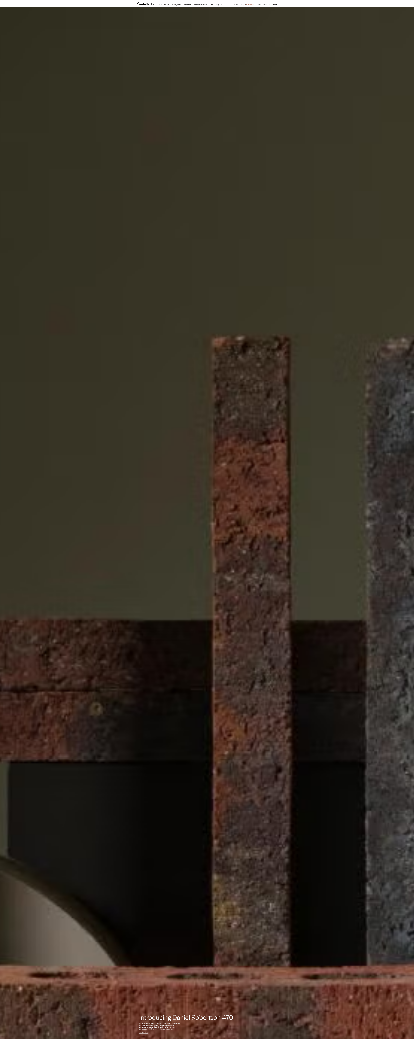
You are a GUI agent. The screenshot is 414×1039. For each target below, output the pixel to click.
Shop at (248, 5)
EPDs (211, 5)
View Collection (154, 1033)
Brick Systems (176, 5)
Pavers (166, 5)
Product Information (200, 5)
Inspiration (187, 5)
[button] (403, 1031)
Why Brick (219, 5)
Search (274, 5)
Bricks (160, 5)
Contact (235, 5)
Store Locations (263, 5)
